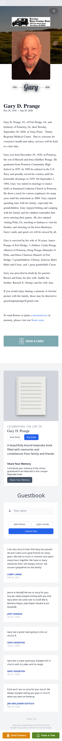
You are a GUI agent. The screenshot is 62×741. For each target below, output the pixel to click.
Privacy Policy (22, 727)
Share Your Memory (20, 479)
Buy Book (31, 437)
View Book (15, 437)
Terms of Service (39, 727)
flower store (37, 320)
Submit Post (31, 531)
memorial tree (40, 315)
